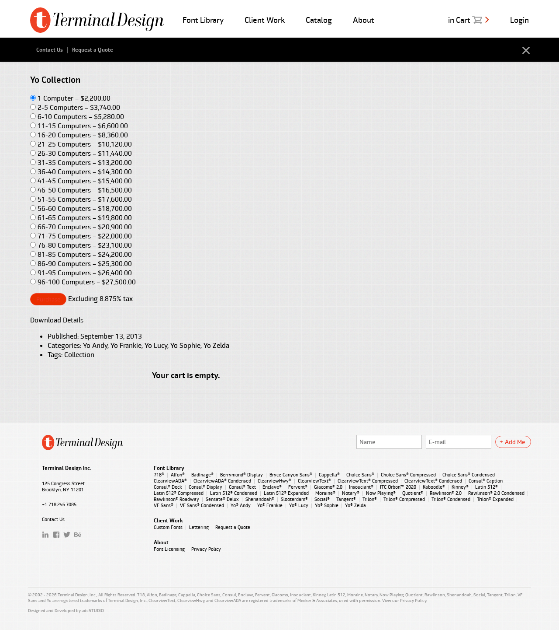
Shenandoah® (259, 499)
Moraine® (325, 493)
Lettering (199, 527)
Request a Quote (92, 49)
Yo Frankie (125, 345)
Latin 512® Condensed (233, 493)
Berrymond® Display (241, 475)
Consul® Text (242, 487)
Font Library (203, 20)
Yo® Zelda (355, 505)
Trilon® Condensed (450, 499)
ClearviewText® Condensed (433, 481)
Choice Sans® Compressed (408, 475)
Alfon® (178, 475)
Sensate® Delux (222, 499)
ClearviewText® (314, 481)
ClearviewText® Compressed (368, 481)
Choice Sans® (360, 475)
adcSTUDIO (93, 610)
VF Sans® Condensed (202, 505)
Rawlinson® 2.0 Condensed (496, 493)
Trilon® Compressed (404, 499)
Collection (79, 354)
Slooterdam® (294, 499)
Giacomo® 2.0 (328, 487)
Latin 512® (486, 487)
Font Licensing (169, 549)
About (363, 20)
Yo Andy (95, 345)
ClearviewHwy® (274, 481)
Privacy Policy (206, 549)
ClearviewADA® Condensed (222, 481)
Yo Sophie (185, 345)
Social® (322, 499)
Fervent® (297, 487)
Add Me (515, 442)
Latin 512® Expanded (286, 493)
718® (159, 475)
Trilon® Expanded (495, 499)
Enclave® (272, 487)
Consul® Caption (486, 481)
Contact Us (49, 49)
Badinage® (202, 475)
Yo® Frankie (270, 505)
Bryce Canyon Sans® (290, 475)
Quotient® (412, 493)
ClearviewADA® (170, 481)
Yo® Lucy (298, 505)
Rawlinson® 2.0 (446, 493)
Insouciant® (361, 487)
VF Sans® (163, 505)
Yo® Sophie (326, 505)
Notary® (350, 493)
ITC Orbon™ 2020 (398, 487)
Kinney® (460, 487)
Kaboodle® (434, 487)
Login (519, 20)
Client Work (265, 20)
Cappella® (329, 475)
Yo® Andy (241, 505)
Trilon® (369, 499)
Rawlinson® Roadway (176, 499)
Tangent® (346, 499)
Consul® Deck (168, 487)
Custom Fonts (168, 527)
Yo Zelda (216, 345)
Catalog (319, 20)
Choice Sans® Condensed (468, 475)
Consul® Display (205, 487)
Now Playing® (381, 493)
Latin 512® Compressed (179, 493)
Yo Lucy (156, 345)
